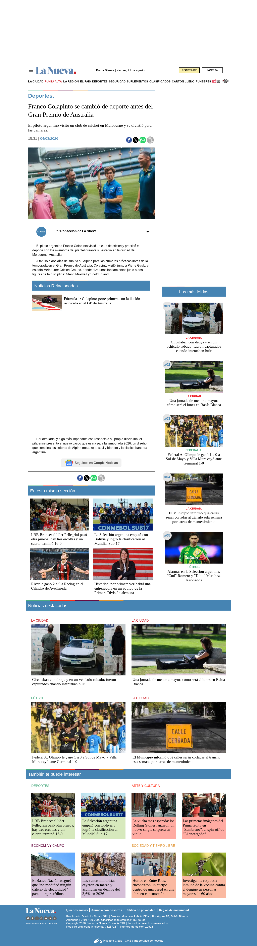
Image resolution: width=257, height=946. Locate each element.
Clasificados (159, 81)
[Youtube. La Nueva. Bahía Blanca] (46, 918)
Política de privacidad (140, 910)
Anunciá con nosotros (106, 910)
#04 (167, 477)
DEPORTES (40, 785)
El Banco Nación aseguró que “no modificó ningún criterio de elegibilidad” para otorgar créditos (51, 887)
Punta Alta (53, 81)
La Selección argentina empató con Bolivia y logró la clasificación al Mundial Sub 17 (121, 539)
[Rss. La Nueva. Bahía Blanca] (55, 918)
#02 (167, 364)
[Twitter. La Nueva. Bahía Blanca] (37, 918)
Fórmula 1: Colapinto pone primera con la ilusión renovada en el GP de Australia (102, 301)
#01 (167, 306)
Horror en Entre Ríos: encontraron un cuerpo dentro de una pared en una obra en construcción (153, 887)
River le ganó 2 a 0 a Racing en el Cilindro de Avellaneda (57, 586)
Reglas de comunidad (174, 910)
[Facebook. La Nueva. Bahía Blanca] (33, 918)
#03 (167, 418)
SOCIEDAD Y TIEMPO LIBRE (153, 845)
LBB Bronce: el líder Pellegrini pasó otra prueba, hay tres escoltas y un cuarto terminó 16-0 (59, 539)
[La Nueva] (56, 70)
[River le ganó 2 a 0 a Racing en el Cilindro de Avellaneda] (59, 564)
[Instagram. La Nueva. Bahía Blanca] (41, 918)
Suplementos (137, 81)
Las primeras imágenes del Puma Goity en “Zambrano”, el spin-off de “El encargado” (203, 827)
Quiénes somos (77, 910)
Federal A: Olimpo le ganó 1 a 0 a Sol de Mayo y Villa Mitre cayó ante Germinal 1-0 (194, 458)
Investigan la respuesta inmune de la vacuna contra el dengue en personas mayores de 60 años (204, 887)
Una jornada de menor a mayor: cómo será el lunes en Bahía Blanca (194, 402)
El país (85, 81)
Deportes (99, 81)
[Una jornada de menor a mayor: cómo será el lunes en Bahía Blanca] (194, 376)
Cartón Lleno (183, 81)
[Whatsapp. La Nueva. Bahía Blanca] (28, 918)
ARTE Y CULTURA (146, 785)
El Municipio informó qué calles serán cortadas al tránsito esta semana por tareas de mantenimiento (194, 517)
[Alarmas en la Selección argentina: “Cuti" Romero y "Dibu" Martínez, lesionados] (194, 547)
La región (71, 81)
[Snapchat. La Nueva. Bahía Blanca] (50, 918)
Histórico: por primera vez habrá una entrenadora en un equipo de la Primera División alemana (122, 588)
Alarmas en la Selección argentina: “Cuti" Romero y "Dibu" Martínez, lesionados (194, 575)
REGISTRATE (189, 70)
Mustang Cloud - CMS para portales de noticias (133, 940)
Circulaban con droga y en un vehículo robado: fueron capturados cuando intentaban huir (193, 346)
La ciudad (35, 81)
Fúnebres (203, 81)
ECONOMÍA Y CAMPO (47, 845)
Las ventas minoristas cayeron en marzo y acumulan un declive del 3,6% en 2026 (101, 887)
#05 (167, 535)
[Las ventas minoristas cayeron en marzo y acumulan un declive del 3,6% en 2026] (103, 864)
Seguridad (117, 81)
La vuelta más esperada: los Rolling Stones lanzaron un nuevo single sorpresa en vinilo (153, 827)
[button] (129, 140)
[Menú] (31, 70)
